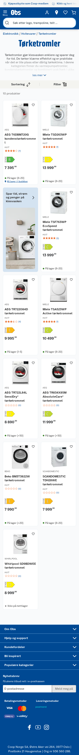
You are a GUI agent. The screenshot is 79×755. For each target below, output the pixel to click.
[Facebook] (29, 727)
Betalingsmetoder (15, 700)
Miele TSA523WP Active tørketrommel (57, 311)
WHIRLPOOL (11, 558)
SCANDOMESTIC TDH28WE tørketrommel (54, 480)
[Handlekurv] (74, 12)
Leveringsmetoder (47, 700)
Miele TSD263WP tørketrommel (55, 136)
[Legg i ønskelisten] (33, 105)
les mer (38, 75)
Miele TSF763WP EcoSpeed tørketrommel (54, 226)
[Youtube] (38, 727)
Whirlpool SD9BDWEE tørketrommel (20, 566)
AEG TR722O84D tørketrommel (16, 311)
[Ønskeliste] (65, 12)
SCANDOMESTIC (51, 471)
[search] (7, 22)
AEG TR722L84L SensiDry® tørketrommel (16, 396)
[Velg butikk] (56, 12)
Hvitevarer (28, 33)
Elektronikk (11, 33)
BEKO (7, 471)
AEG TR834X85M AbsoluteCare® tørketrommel (55, 396)
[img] (20, 151)
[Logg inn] (47, 12)
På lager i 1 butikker (17, 181)
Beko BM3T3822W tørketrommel (17, 478)
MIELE (46, 129)
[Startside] (26, 12)
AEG (7, 129)
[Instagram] (46, 727)
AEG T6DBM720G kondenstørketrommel (20, 138)
